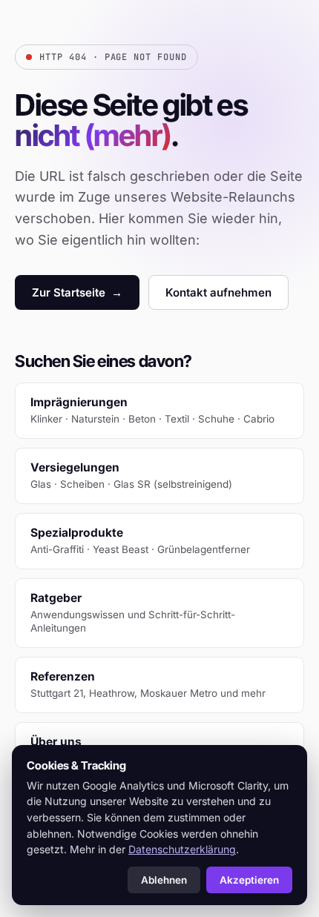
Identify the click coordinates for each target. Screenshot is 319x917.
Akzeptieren (249, 880)
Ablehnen (164, 880)
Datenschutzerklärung (182, 849)
